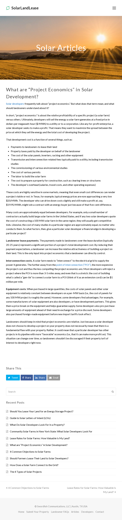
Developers (87, 511)
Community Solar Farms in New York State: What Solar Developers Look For (51, 431)
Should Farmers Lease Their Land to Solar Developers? (39, 458)
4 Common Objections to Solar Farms (30, 451)
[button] (13, 377)
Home (21, 511)
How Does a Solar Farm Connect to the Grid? (34, 464)
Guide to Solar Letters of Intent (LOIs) (30, 417)
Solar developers (15, 103)
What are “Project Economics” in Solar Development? (39, 444)
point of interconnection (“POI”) (73, 264)
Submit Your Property (37, 511)
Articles (75, 511)
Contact (99, 511)
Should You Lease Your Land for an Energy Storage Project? (41, 411)
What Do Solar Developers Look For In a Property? (37, 424)
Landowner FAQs (60, 511)
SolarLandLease (25, 8)
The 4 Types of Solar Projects (26, 471)
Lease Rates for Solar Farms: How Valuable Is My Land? (40, 438)
